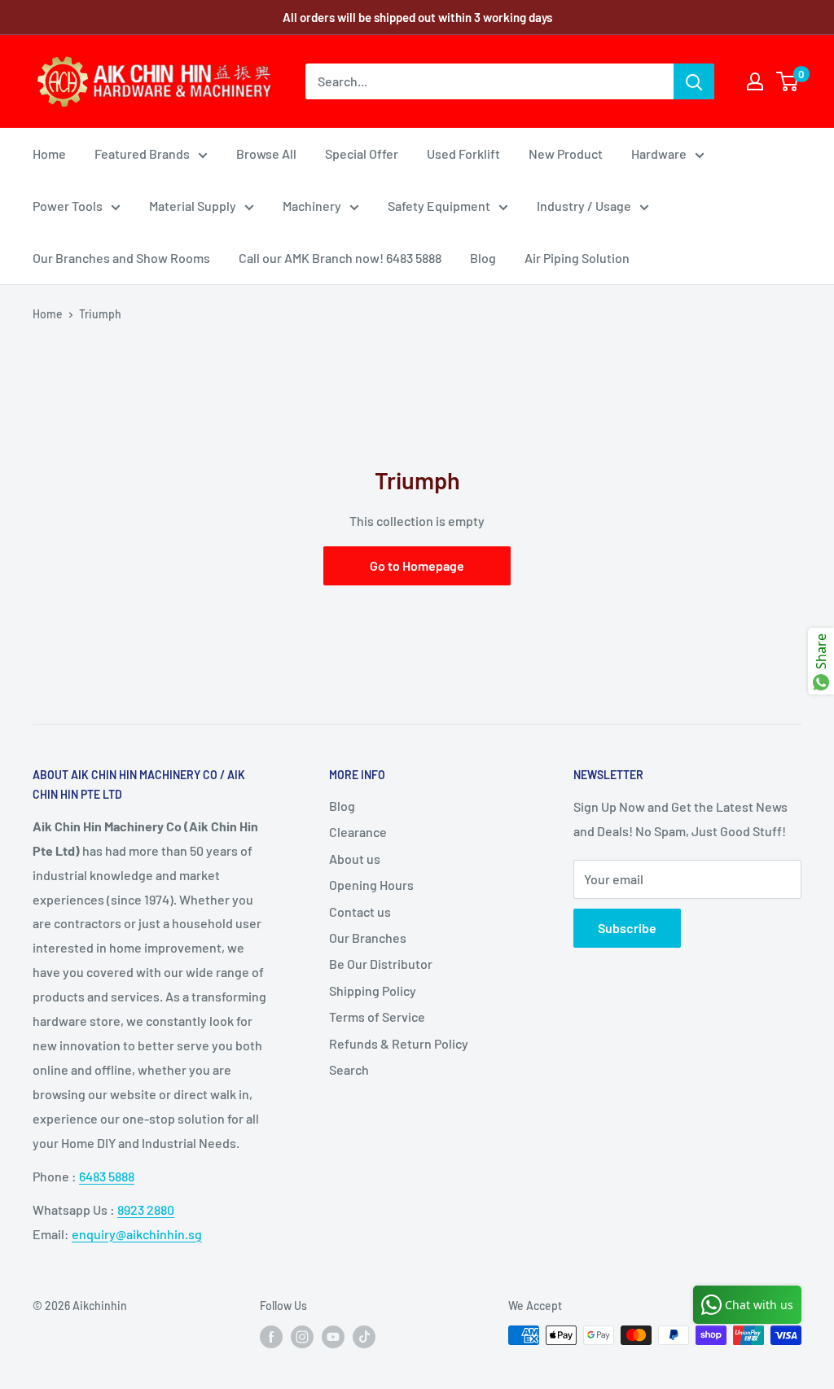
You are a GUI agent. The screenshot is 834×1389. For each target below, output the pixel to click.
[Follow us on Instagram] (302, 1336)
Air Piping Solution (577, 257)
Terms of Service (377, 1016)
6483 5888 (106, 1176)
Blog (483, 257)
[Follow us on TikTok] (364, 1336)
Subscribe (627, 927)
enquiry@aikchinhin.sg (137, 1234)
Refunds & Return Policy (398, 1043)
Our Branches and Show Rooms (121, 257)
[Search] (694, 81)
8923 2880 (145, 1209)
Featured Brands (142, 153)
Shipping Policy (372, 990)
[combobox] (489, 81)
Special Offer (361, 153)
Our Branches (367, 937)
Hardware (659, 153)
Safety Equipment (439, 205)
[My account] (755, 81)
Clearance (358, 831)
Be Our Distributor (380, 963)
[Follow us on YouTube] (333, 1336)
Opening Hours (371, 884)
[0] (788, 81)
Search (349, 1069)
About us (354, 858)
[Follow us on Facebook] (271, 1336)
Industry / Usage (584, 205)
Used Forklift (463, 153)
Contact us (360, 911)
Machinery (312, 205)
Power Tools (68, 205)
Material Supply (192, 205)
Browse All (266, 153)
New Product (566, 153)
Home (49, 153)
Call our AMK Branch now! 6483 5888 (340, 257)
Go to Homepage (417, 565)
